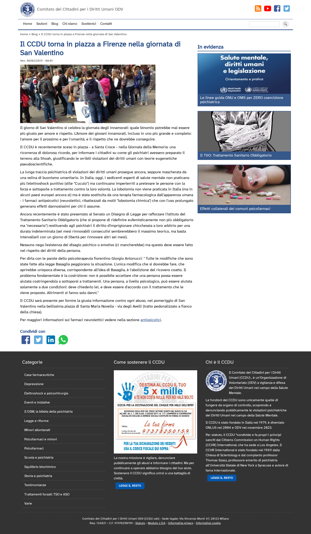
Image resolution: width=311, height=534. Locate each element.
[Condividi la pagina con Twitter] (38, 340)
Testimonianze (35, 485)
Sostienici (88, 24)
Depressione (34, 384)
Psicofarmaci (34, 448)
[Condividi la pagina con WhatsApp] (63, 340)
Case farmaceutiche (39, 375)
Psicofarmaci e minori (40, 439)
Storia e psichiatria (38, 476)
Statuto (140, 523)
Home (27, 24)
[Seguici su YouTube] (267, 9)
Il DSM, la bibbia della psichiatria (48, 411)
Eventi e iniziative (37, 402)
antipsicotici (150, 320)
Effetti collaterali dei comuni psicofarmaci (235, 209)
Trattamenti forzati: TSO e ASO (46, 494)
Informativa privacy (180, 523)
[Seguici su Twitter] (286, 9)
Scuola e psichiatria (38, 457)
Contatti (106, 24)
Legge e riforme (36, 421)
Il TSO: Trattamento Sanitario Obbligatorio (236, 156)
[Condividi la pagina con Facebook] (26, 340)
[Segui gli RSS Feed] (258, 9)
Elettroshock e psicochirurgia (46, 393)
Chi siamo (69, 24)
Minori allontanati (37, 430)
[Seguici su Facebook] (277, 9)
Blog (54, 24)
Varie (28, 503)
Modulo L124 (156, 523)
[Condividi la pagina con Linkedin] (50, 340)
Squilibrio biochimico (40, 467)
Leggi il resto (130, 485)
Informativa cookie (208, 523)
